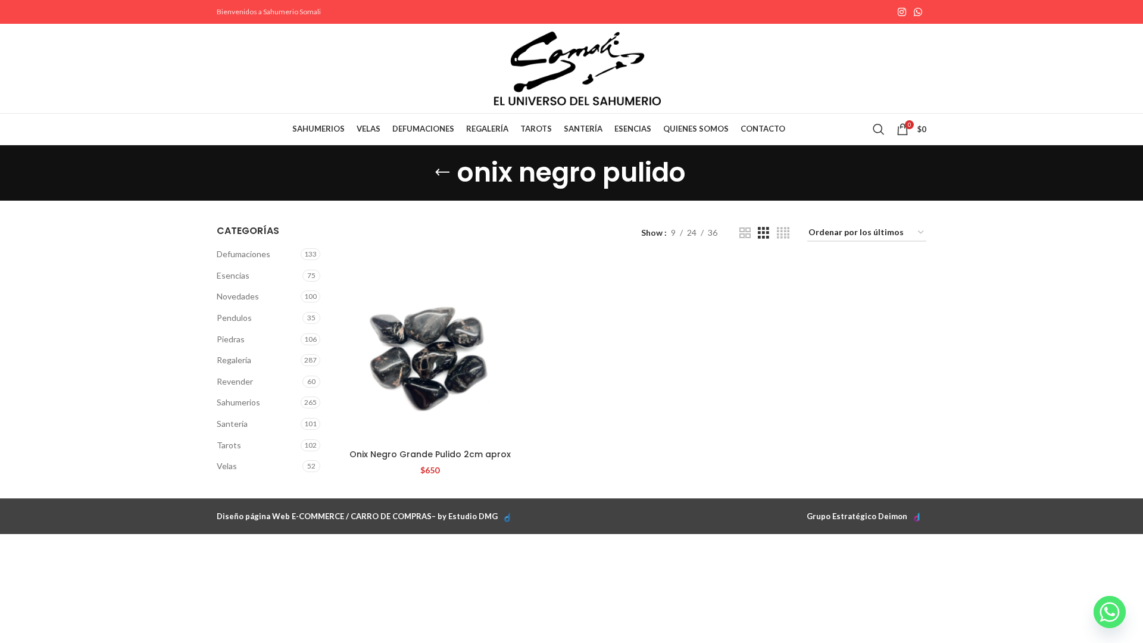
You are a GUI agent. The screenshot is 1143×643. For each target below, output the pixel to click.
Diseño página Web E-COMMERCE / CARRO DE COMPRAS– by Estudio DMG (357, 516)
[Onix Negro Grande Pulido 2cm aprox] (430, 352)
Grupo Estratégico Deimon (857, 516)
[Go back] (442, 173)
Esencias (233, 275)
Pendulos (234, 318)
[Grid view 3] (763, 233)
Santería (232, 424)
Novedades (238, 296)
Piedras (231, 339)
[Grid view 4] (783, 233)
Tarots (229, 445)
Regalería (234, 360)
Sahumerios (238, 402)
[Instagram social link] (902, 12)
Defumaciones (243, 254)
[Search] (879, 129)
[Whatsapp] (1110, 612)
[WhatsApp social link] (918, 12)
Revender (235, 381)
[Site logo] (577, 68)
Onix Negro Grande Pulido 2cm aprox (430, 454)
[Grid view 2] (745, 233)
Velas (227, 466)
